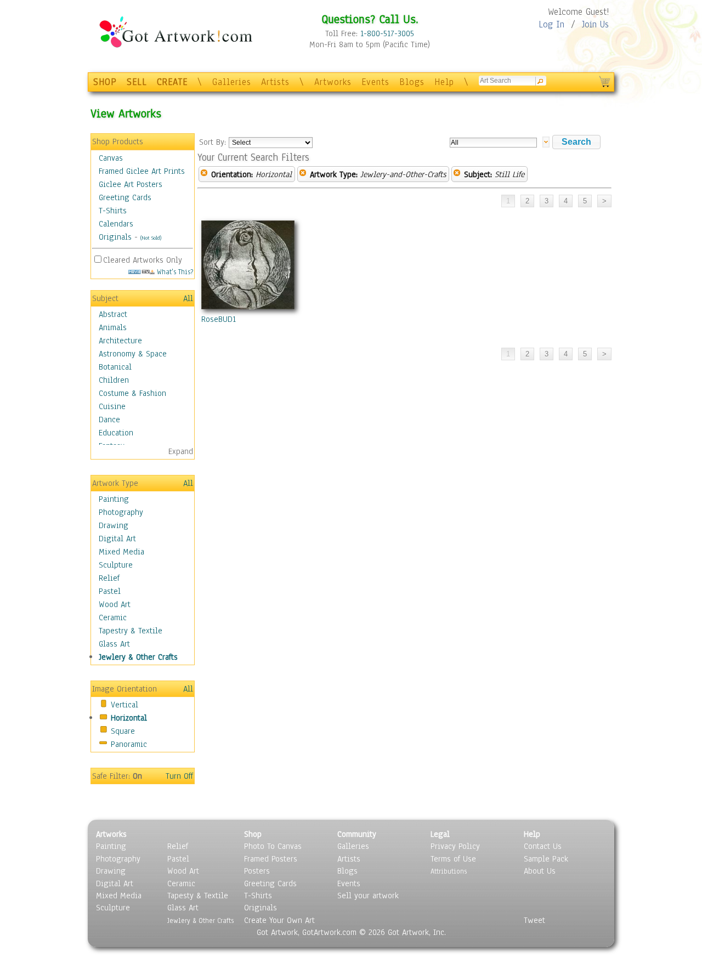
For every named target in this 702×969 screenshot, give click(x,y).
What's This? (174, 271)
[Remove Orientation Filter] (204, 174)
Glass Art (114, 643)
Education (116, 432)
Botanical (115, 366)
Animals (113, 327)
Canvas (111, 157)
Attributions (449, 871)
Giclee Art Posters (130, 184)
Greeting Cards (125, 197)
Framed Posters (270, 858)
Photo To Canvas (273, 846)
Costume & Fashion (132, 393)
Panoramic (129, 744)
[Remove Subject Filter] (456, 174)
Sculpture (116, 564)
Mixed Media (121, 551)
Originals (115, 236)
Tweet (534, 920)
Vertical (124, 704)
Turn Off (179, 775)
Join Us (595, 24)
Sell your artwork (368, 895)
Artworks (333, 82)
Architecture (120, 340)
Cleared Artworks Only (142, 259)
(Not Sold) (150, 237)
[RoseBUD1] (248, 267)
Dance (109, 419)
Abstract (113, 314)
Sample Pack (546, 858)
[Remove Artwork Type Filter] (302, 174)
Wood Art (115, 604)
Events (375, 82)
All (188, 298)
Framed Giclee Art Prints (142, 171)
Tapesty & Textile (197, 895)
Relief (109, 578)
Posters (257, 870)
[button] (576, 142)
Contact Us (543, 846)
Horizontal (129, 717)
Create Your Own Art (279, 920)
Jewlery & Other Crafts (138, 656)
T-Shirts (113, 210)
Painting (114, 499)
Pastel (110, 591)
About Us (540, 870)
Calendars (116, 223)
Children (114, 380)
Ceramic (113, 617)
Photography (121, 512)
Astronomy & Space (133, 353)
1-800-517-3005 (387, 33)
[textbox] (493, 143)
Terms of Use (453, 858)
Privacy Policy (455, 846)
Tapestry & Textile (130, 630)
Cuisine (112, 406)
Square (123, 731)
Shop (253, 834)
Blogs (411, 82)
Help (444, 82)
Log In (551, 24)
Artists (275, 82)
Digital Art (117, 538)
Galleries (231, 82)
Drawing (113, 525)
